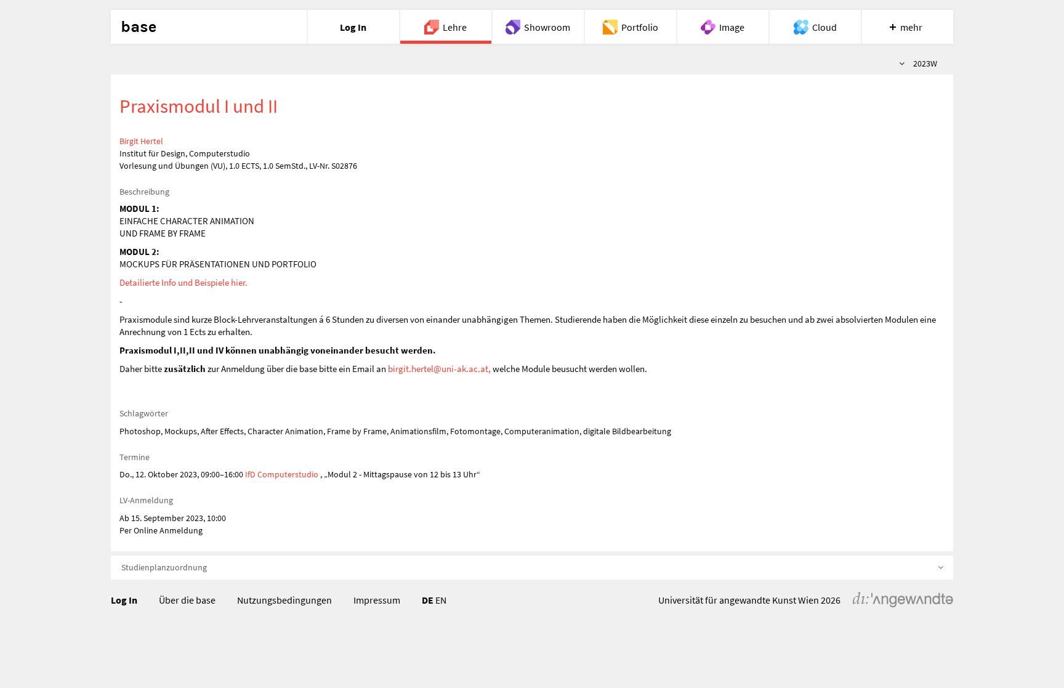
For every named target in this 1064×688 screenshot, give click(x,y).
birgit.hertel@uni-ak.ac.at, (439, 368)
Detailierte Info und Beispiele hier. (183, 282)
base (138, 27)
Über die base (187, 600)
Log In (124, 600)
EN (440, 600)
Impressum (376, 600)
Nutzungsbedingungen (284, 600)
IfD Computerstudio (281, 474)
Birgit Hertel (141, 141)
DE (427, 600)
